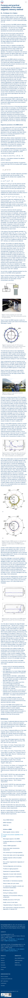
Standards (3, 965)
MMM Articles (18, 965)
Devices (2, 958)
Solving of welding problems (10, 893)
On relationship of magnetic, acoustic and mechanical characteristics (13, 886)
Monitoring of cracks (8, 890)
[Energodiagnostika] (2, 2)
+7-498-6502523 (11, 949)
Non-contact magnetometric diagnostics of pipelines (13, 862)
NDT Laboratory (4, 981)
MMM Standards (7, 822)
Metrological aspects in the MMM (11, 838)
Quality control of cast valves (10, 902)
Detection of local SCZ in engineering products (12, 877)
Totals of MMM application (9, 845)
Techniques (3, 967)
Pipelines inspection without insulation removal (12, 858)
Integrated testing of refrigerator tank (12, 905)
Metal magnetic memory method (11, 832)
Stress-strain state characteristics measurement (11, 849)
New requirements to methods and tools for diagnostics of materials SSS (14, 908)
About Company (4, 976)
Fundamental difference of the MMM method (12, 842)
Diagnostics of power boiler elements (12, 874)
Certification (3, 983)
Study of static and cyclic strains (11, 883)
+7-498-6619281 (11, 939)
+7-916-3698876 (20, 949)
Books (2, 969)
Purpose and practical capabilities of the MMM (13, 835)
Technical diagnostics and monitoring (12, 866)
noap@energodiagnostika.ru (11, 950)
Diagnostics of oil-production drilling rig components (12, 896)
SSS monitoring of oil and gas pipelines (12, 852)
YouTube (3, 985)
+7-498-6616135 (20, 939)
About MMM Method (8, 820)
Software (3, 962)
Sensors (2, 960)
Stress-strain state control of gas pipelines (13, 855)
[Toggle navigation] (26, 2)
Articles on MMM (7, 829)
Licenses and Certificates (6, 978)
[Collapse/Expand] (25, 829)
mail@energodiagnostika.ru (10, 940)
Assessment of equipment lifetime (11, 871)
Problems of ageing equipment (10, 868)
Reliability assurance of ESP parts (11, 899)
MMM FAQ (5, 825)
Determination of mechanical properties (13, 880)
